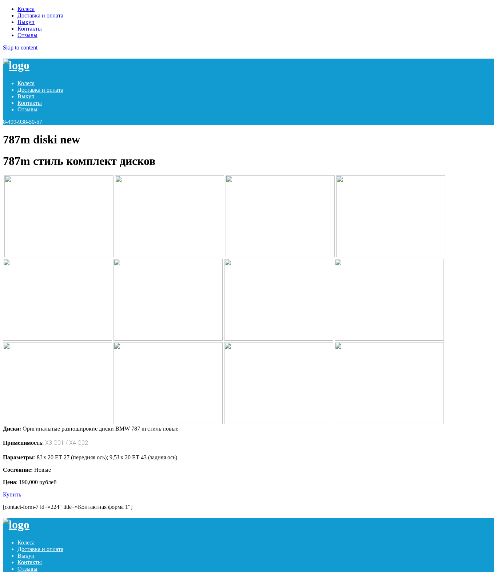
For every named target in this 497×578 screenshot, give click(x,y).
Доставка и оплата (40, 15)
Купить (12, 494)
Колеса (26, 9)
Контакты (29, 28)
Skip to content (20, 47)
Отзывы (27, 35)
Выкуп (26, 22)
